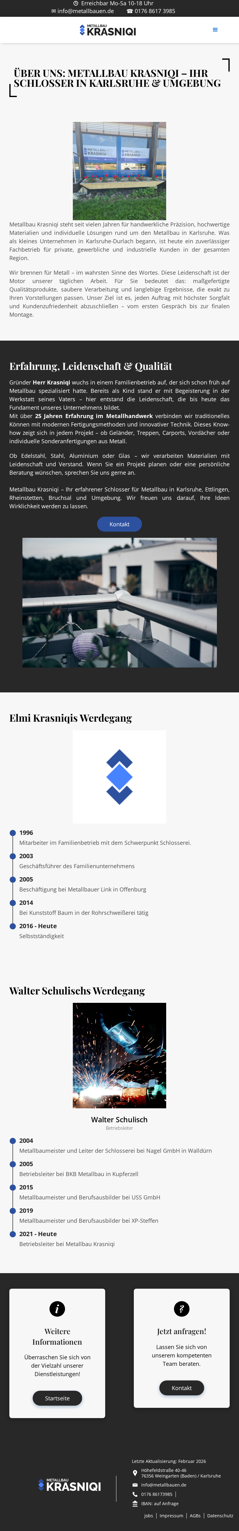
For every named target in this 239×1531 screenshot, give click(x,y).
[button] (215, 30)
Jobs (148, 1516)
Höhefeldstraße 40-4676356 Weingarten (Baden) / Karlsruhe (181, 1473)
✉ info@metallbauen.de (82, 11)
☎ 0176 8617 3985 (150, 11)
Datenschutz (220, 1516)
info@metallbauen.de (163, 1485)
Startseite (57, 1398)
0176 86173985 (156, 1494)
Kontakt (119, 524)
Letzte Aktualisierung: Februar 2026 (169, 1461)
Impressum (171, 1516)
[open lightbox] (119, 603)
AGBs (195, 1516)
